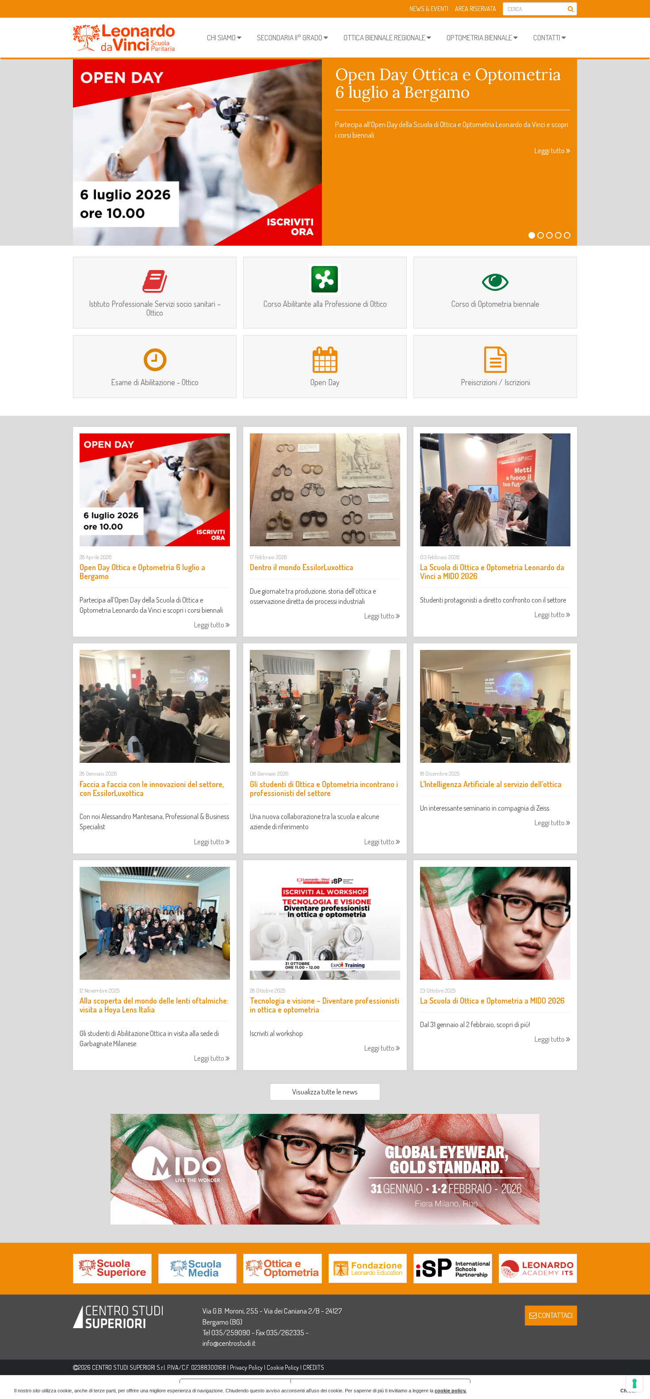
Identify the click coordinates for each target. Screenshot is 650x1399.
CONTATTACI (555, 1315)
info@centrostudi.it (229, 1343)
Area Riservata (475, 8)
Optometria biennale (480, 37)
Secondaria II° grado (290, 37)
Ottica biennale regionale (385, 37)
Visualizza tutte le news (325, 1091)
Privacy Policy (246, 1367)
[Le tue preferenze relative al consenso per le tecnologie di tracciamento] (634, 1383)
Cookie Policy (283, 1367)
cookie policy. (450, 1390)
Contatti (547, 37)
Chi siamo (222, 37)
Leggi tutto (550, 150)
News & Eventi (428, 8)
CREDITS (313, 1367)
